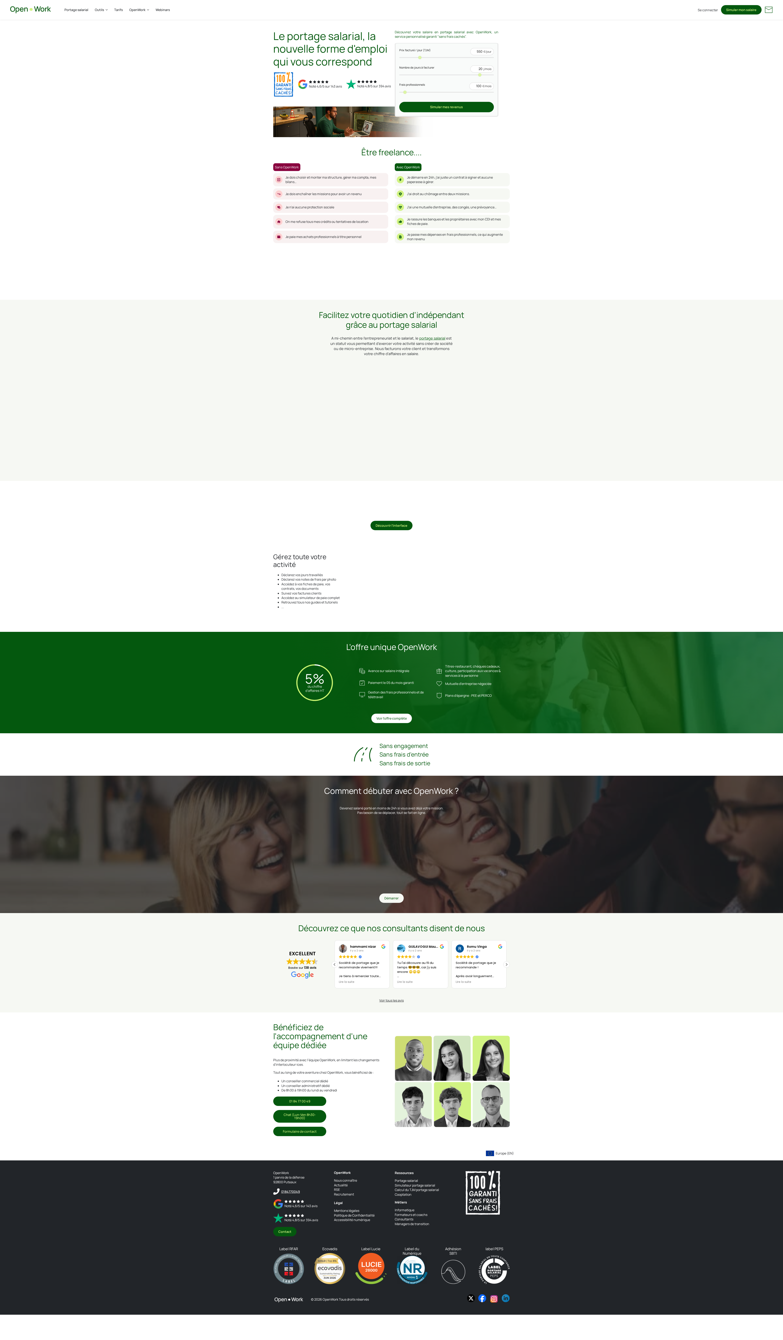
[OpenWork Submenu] (148, 9)
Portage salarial (76, 10)
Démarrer (391, 898)
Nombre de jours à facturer (416, 67)
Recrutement (344, 1194)
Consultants (404, 1219)
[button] (335, 964)
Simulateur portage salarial (415, 1185)
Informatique (404, 1210)
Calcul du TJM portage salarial (417, 1190)
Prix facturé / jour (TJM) (415, 50)
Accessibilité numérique (352, 1220)
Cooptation (403, 1194)
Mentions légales (346, 1211)
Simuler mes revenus (446, 107)
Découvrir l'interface (391, 525)
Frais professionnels (412, 85)
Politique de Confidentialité (354, 1215)
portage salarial (432, 338)
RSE (337, 1189)
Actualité (341, 1185)
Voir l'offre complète (391, 718)
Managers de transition (412, 1224)
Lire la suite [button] (346, 982)
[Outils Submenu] (107, 9)
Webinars (163, 10)
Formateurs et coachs (411, 1214)
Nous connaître (345, 1180)
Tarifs (118, 10)
